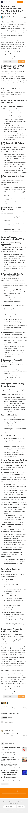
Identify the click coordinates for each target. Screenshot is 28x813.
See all (4, 784)
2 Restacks (15, 703)
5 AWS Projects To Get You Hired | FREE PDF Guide (10, 748)
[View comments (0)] (8, 767)
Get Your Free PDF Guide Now (8, 751)
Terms (22, 802)
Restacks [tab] (10, 717)
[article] (14, 751)
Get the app (20, 806)
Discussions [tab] (11, 743)
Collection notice (14, 803)
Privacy (19, 802)
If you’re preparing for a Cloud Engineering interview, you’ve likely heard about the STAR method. (9, 763)
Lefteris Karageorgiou (9, 16)
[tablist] (7, 717)
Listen (25, 17)
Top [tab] (2, 743)
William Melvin (7, 730)
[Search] (25, 743)
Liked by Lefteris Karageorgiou (11, 731)
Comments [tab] (4, 717)
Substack (7, 810)
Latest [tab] (6, 743)
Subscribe (20, 2)
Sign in (25, 2)
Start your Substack (10, 806)
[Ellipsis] (26, 730)
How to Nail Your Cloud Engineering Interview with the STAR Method (10, 759)
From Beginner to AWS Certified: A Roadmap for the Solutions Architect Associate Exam (10, 772)
